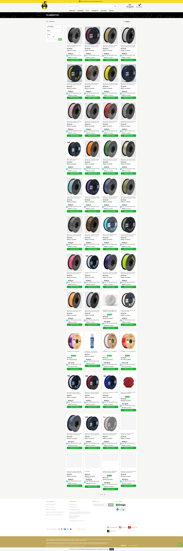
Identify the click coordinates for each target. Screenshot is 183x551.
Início (47, 21)
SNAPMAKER (80, 10)
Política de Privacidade (51, 509)
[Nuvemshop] (132, 546)
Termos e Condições (50, 507)
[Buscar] (115, 6)
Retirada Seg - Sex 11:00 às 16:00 (76, 520)
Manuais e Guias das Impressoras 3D (54, 514)
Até (53, 36)
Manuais (111, 10)
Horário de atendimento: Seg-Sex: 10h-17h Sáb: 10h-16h (74, 517)
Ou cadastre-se (130, 7)
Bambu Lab (72, 10)
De (47, 36)
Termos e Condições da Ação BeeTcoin (55, 512)
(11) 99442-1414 (73, 507)
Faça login (131, 6)
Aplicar (60, 39)
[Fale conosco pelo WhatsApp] (180, 544)
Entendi (111, 549)
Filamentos (95, 10)
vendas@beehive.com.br (74, 509)
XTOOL (87, 10)
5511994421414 (73, 504)
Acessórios (104, 10)
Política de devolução (51, 504)
